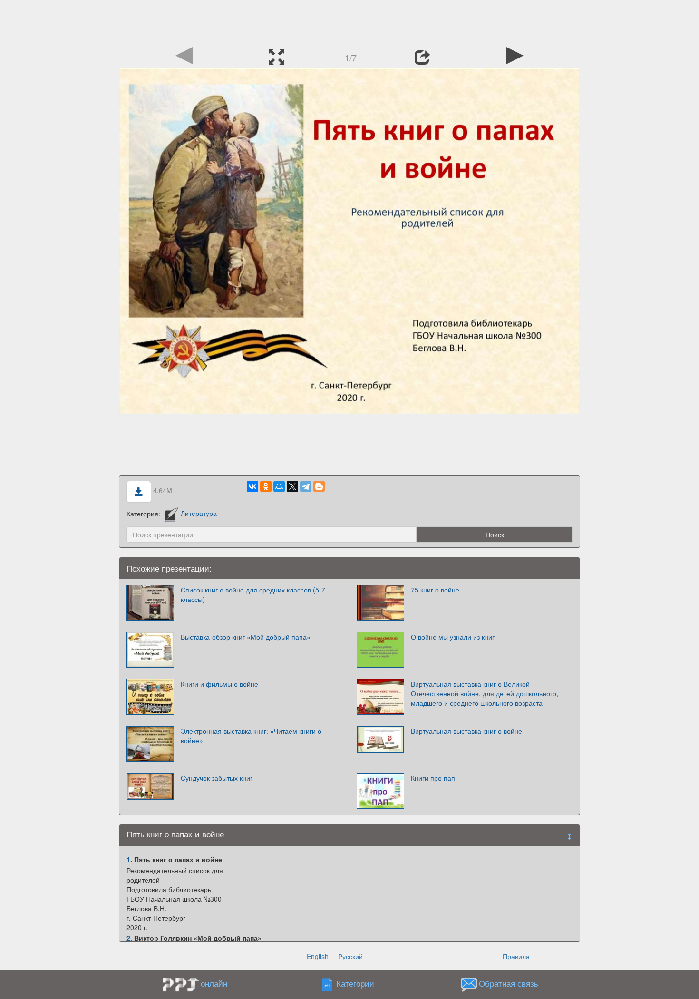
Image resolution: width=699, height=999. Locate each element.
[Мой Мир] (279, 486)
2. (129, 937)
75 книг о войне (435, 589)
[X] (292, 486)
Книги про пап (433, 778)
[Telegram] (305, 486)
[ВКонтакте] (252, 486)
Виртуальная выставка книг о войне (466, 731)
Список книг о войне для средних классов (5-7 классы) (253, 594)
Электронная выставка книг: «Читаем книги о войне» (251, 735)
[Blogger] (319, 486)
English (318, 956)
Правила (516, 956)
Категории (355, 983)
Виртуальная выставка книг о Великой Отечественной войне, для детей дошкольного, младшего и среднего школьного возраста (484, 693)
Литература (199, 513)
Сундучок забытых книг (216, 778)
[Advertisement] (349, 21)
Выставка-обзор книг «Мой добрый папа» (246, 636)
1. (129, 859)
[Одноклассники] (266, 486)
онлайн (214, 983)
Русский (350, 956)
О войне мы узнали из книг (453, 636)
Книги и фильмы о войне (219, 684)
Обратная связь (508, 983)
